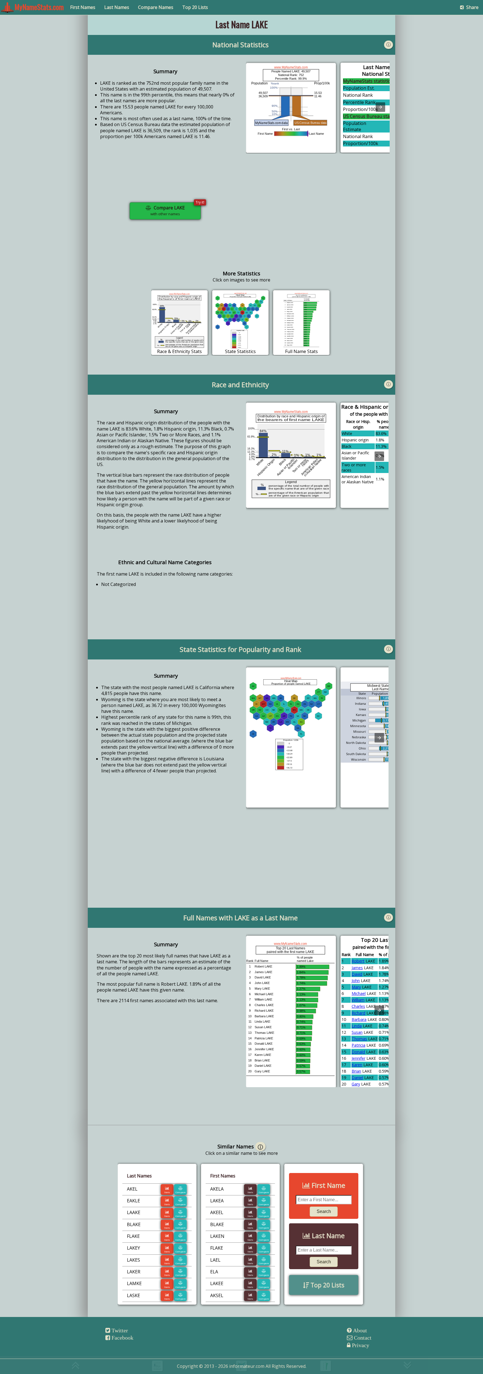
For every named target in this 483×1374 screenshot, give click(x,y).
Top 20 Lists (195, 7)
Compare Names (155, 7)
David (357, 974)
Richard (358, 1013)
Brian (356, 1071)
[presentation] (380, 107)
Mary (356, 987)
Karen (357, 1064)
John (356, 980)
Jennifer (358, 1058)
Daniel (357, 1077)
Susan (357, 1032)
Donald (358, 1051)
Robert (358, 961)
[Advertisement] (318, 215)
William (358, 999)
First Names (82, 7)
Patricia (358, 1045)
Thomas (359, 1038)
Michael (359, 993)
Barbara (359, 1019)
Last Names (116, 7)
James (357, 967)
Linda (357, 1025)
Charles (358, 1006)
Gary (356, 1084)
